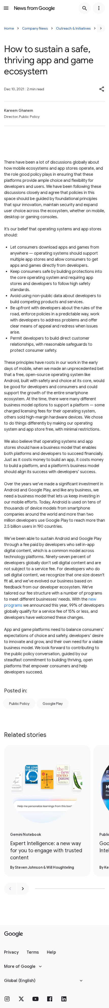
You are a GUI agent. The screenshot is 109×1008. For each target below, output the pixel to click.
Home (9, 28)
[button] (102, 89)
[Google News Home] (34, 8)
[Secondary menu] (99, 8)
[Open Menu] (6, 8)
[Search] (85, 8)
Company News (35, 28)
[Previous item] (10, 889)
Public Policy (19, 703)
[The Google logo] (13, 934)
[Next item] (23, 889)
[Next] (101, 28)
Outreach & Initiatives (73, 28)
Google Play (53, 703)
